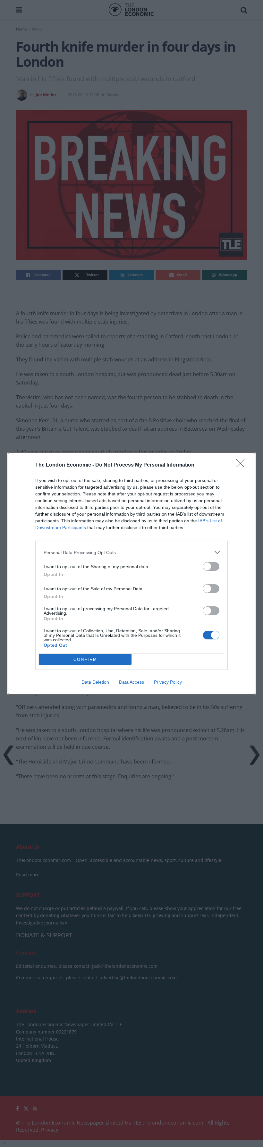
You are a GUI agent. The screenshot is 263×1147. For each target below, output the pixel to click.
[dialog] (131, 573)
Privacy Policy (168, 682)
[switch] (211, 566)
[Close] (242, 465)
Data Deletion (95, 682)
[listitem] (131, 552)
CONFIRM (85, 659)
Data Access (131, 682)
